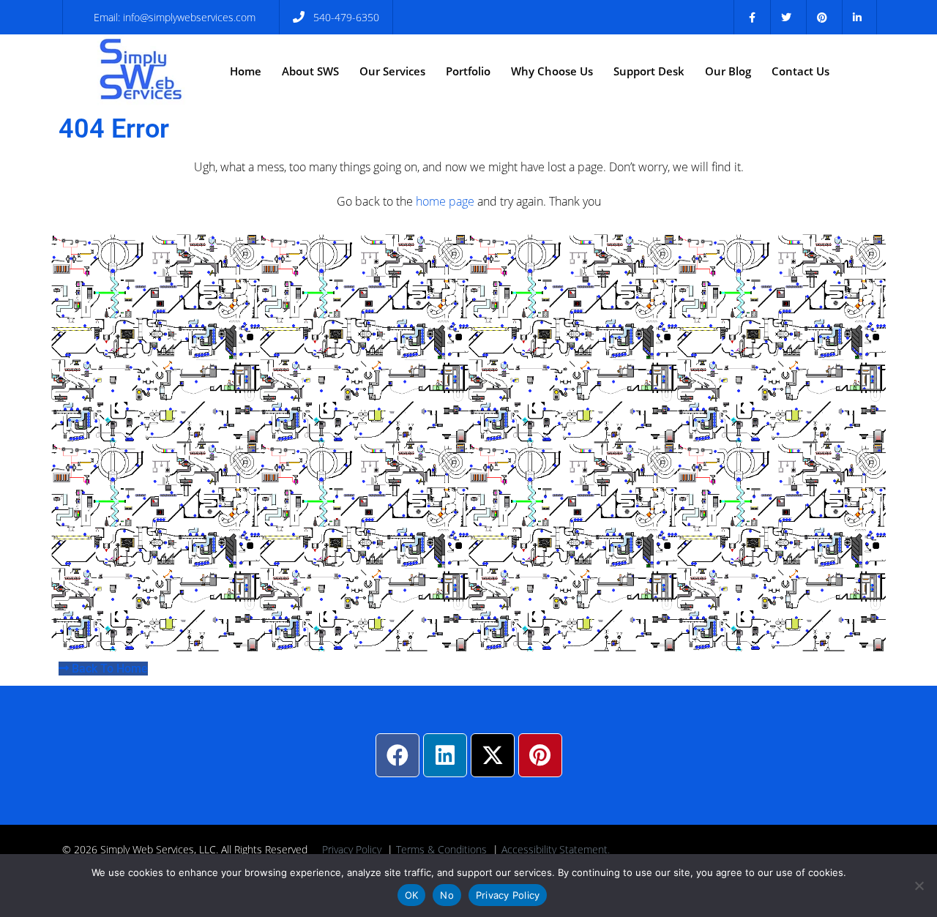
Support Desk (648, 71)
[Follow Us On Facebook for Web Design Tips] (752, 17)
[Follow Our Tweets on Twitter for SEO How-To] (786, 17)
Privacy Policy (351, 849)
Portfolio (468, 71)
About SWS (310, 71)
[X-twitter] (493, 755)
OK (412, 895)
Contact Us (800, 71)
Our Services (392, 71)
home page (445, 201)
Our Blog (728, 71)
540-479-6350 (346, 17)
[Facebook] (397, 755)
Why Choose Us (552, 71)
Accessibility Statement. (555, 849)
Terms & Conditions (441, 849)
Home (245, 71)
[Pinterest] (540, 755)
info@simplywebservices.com (189, 17)
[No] (918, 885)
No (447, 895)
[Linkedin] (445, 755)
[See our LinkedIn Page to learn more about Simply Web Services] (857, 17)
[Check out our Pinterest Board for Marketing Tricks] (822, 17)
